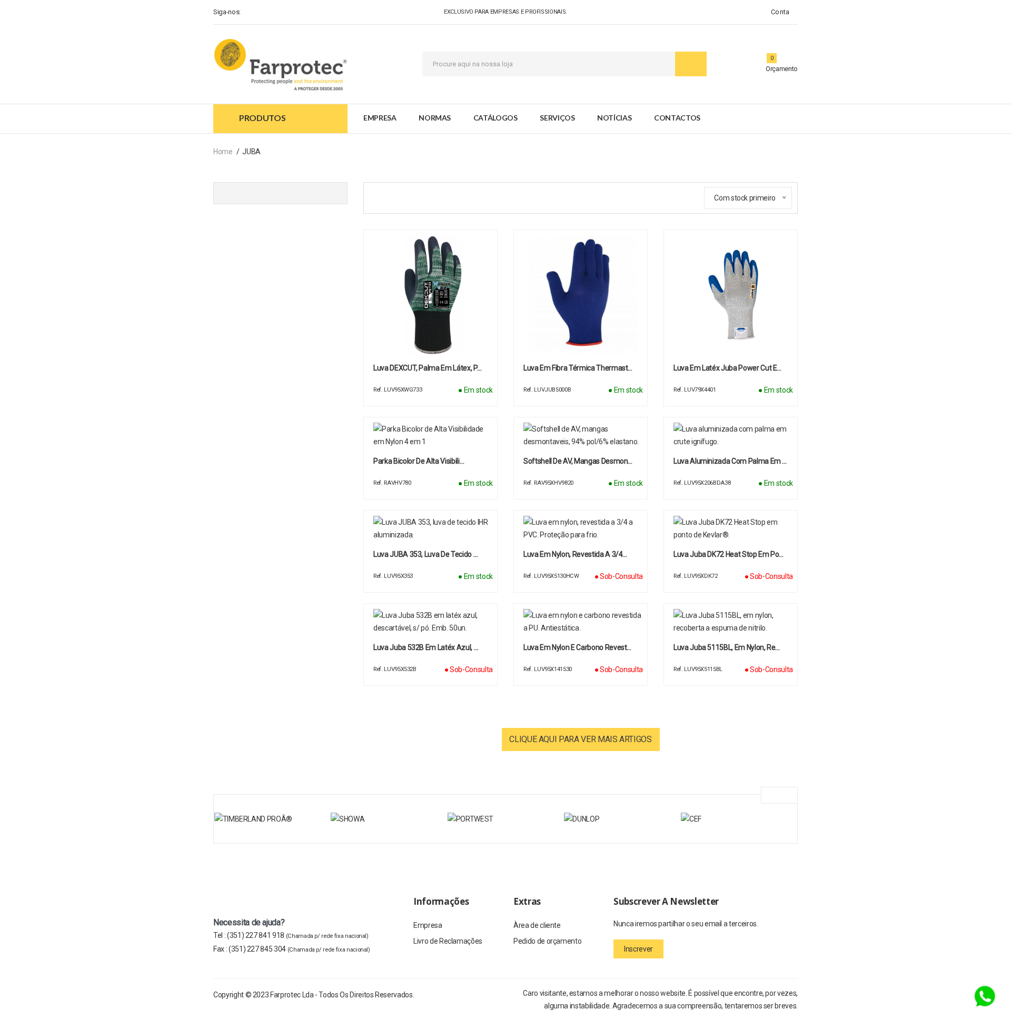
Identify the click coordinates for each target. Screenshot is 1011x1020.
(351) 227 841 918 (298, 935)
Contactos (677, 117)
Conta (779, 12)
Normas (435, 117)
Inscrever (638, 949)
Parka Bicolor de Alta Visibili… (418, 461)
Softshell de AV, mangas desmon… (577, 461)
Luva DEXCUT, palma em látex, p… (427, 368)
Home (223, 151)
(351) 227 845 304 (299, 949)
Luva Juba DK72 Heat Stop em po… (728, 554)
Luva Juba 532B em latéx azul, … (425, 647)
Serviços (557, 117)
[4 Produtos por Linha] (393, 196)
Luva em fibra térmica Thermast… (577, 368)
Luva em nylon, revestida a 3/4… (575, 554)
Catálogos (495, 117)
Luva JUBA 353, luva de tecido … (425, 554)
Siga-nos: (227, 12)
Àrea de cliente (537, 925)
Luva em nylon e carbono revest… (577, 647)
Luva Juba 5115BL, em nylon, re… (726, 647)
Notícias (614, 117)
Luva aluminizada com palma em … (730, 461)
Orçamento (782, 69)
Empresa (380, 117)
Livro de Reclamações (447, 941)
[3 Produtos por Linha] (374, 197)
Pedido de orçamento (547, 941)
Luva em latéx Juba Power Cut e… (727, 368)
